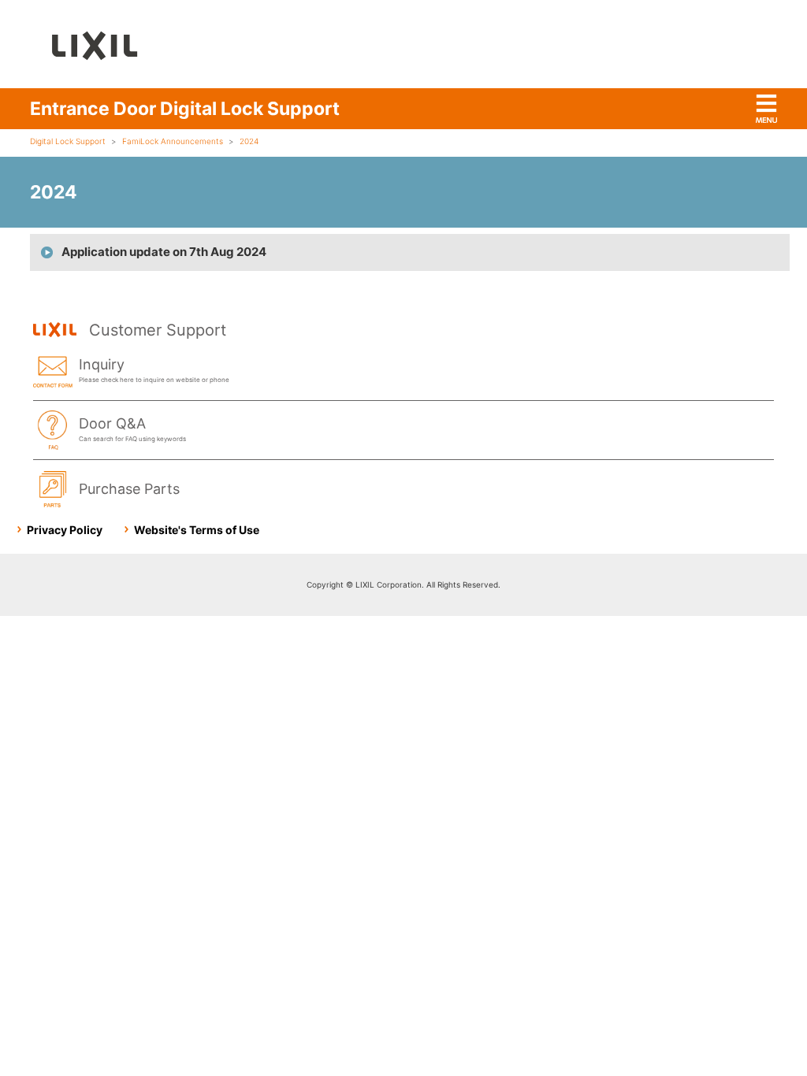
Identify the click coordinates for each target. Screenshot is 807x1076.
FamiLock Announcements (172, 141)
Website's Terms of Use (196, 529)
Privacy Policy (64, 529)
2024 (249, 141)
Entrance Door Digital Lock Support (185, 108)
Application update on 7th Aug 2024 (163, 251)
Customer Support (157, 330)
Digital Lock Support (68, 141)
